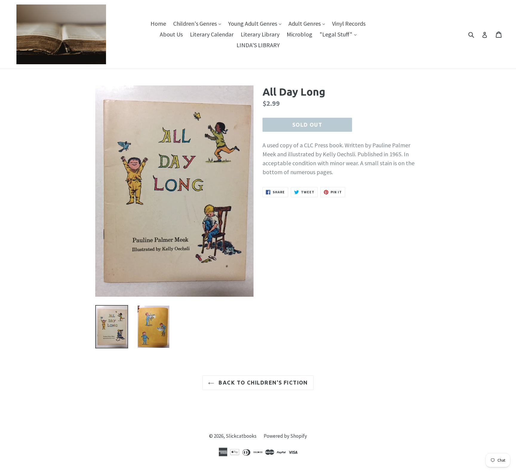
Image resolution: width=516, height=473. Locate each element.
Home (158, 23)
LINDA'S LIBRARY (258, 45)
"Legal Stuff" (340, 34)
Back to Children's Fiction (262, 382)
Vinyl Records (349, 23)
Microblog (299, 34)
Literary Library (260, 34)
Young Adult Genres (256, 23)
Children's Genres (198, 23)
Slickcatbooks (241, 436)
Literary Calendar (212, 34)
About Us (171, 34)
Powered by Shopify (285, 436)
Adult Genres (308, 23)
